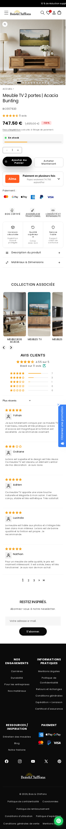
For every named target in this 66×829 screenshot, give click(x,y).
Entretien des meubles (17, 736)
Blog (17, 743)
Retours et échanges (49, 689)
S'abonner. (33, 631)
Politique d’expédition (48, 816)
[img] (13, 410)
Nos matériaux (17, 691)
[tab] (19, 83)
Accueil (7, 88)
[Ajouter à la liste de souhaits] (60, 93)
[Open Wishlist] (48, 13)
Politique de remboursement (33, 808)
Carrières (17, 671)
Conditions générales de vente (21, 823)
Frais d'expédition (12, 129)
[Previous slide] (4, 347)
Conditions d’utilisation (19, 816)
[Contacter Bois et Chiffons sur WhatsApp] (58, 820)
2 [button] (28, 580)
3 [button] (34, 580)
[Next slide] (11, 347)
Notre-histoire (17, 750)
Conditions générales (49, 695)
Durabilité (17, 678)
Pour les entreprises (16, 684)
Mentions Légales (49, 671)
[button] (6, 13)
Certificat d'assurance (49, 708)
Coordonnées (50, 801)
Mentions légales (53, 823)
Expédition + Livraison (49, 702)
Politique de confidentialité (23, 801)
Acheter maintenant (49, 162)
